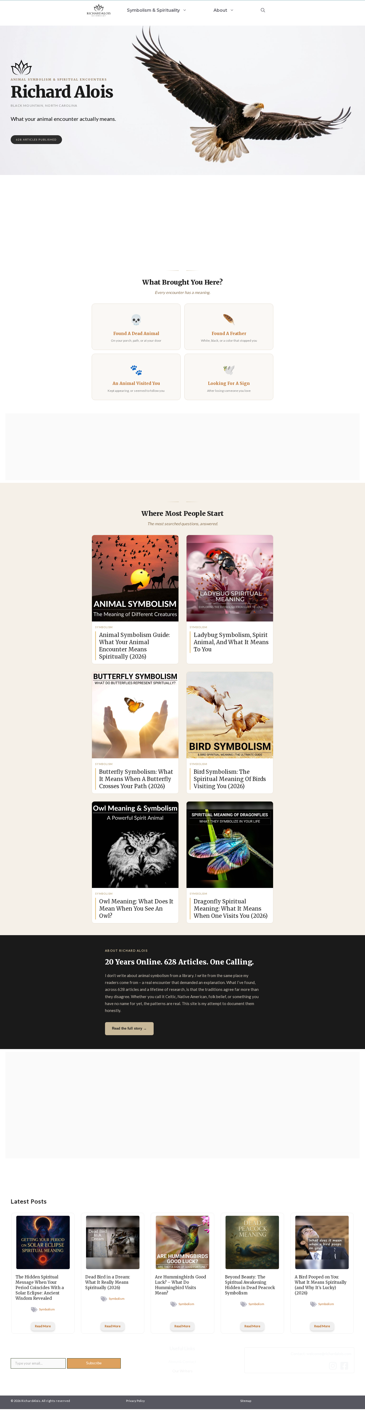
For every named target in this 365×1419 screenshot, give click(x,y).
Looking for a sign (229, 383)
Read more (43, 1326)
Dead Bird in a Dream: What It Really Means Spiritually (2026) (107, 1282)
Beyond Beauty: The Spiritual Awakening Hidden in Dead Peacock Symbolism (250, 1285)
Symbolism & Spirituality (153, 10)
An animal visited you (136, 383)
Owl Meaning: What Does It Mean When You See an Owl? (136, 908)
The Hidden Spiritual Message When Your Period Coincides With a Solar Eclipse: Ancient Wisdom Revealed (39, 1287)
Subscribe (94, 1363)
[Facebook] (345, 1365)
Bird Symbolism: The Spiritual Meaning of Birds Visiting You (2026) (230, 779)
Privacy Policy (135, 1400)
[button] (262, 10)
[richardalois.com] (99, 10)
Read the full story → (129, 1028)
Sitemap (245, 1400)
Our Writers (182, 1371)
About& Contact (182, 1361)
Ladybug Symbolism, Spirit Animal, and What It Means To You (231, 642)
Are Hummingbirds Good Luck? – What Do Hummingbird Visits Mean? (180, 1285)
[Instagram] (334, 1365)
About (220, 10)
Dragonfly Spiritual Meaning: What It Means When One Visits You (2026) (231, 908)
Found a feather (229, 333)
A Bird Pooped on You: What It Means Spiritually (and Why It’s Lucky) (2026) (321, 1285)
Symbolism (104, 627)
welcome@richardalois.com (328, 1353)
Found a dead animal (136, 333)
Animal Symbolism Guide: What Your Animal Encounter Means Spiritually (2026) (134, 646)
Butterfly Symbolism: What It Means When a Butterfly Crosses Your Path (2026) (136, 779)
